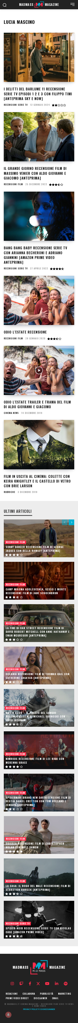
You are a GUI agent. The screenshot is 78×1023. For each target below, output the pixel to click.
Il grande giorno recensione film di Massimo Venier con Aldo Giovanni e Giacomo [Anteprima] (35, 173)
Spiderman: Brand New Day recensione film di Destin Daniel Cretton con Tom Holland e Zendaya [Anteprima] (38, 801)
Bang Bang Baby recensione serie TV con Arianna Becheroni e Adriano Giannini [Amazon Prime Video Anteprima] (35, 255)
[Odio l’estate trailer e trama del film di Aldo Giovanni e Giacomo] (39, 370)
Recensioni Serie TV (16, 105)
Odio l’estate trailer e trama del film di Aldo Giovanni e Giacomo (37, 404)
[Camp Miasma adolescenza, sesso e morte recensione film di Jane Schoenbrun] (39, 581)
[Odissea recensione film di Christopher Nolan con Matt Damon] (39, 835)
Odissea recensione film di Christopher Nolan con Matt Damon (35, 845)
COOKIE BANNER (47, 1009)
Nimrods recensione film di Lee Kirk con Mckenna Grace (35, 760)
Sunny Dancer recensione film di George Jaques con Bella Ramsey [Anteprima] (35, 549)
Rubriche (9, 492)
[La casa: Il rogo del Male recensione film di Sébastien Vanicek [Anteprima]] (39, 877)
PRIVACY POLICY (31, 1009)
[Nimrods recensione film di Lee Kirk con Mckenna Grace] (39, 750)
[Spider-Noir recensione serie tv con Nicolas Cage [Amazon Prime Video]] (39, 920)
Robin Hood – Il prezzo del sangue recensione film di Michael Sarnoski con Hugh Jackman (35, 716)
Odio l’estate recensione (25, 332)
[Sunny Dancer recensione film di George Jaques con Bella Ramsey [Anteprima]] (39, 538)
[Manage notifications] (8, 1015)
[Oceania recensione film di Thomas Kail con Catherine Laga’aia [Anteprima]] (39, 665)
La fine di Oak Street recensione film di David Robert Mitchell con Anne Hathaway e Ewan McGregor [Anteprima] (38, 631)
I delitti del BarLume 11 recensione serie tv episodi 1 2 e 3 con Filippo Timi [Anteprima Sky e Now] (38, 93)
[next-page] (71, 522)
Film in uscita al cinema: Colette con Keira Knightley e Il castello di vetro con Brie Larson (37, 481)
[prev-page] (64, 522)
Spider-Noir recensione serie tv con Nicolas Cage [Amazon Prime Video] (38, 930)
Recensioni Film (13, 184)
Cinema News (11, 413)
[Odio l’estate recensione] (39, 300)
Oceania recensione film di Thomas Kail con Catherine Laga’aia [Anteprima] (37, 676)
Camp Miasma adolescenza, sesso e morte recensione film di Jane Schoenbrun (36, 591)
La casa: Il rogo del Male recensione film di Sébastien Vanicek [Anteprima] (38, 888)
